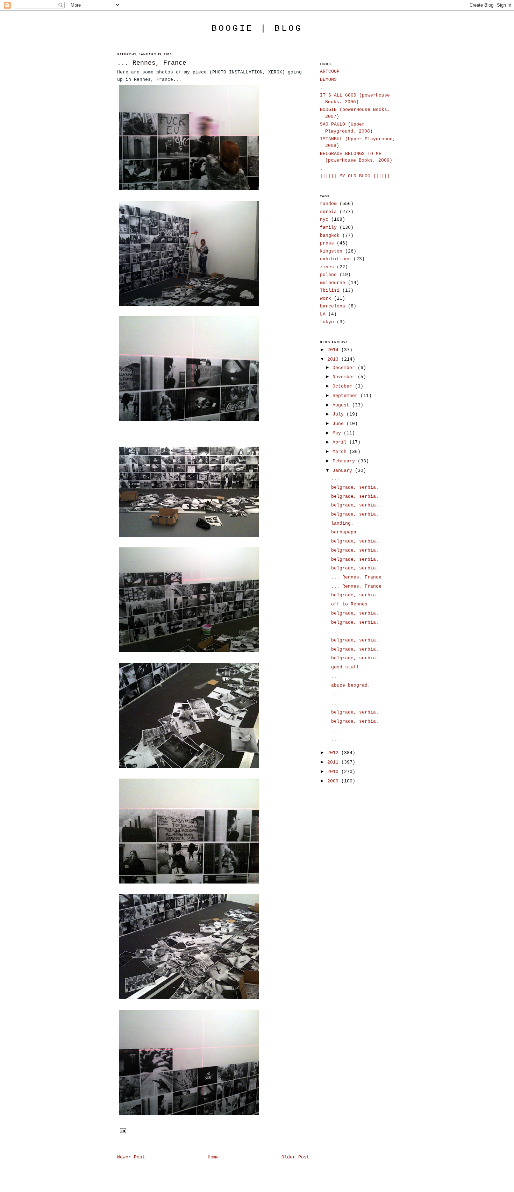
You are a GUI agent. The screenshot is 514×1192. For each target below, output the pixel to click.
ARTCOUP (330, 71)
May (338, 433)
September (346, 395)
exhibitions (335, 259)
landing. (342, 523)
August (342, 405)
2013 (334, 359)
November (345, 376)
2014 (334, 350)
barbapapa (343, 532)
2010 (334, 771)
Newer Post (131, 1157)
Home (213, 1157)
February (345, 461)
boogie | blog (257, 28)
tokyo (327, 322)
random (328, 203)
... (335, 478)
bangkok (330, 235)
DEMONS (328, 79)
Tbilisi (330, 290)
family (328, 227)
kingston (331, 251)
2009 (334, 781)
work (325, 298)
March (341, 451)
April (341, 442)
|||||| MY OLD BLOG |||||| (355, 176)
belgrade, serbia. (355, 487)
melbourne (332, 282)
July (340, 414)
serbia (328, 211)
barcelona (332, 306)
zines (327, 267)
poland (328, 274)
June (340, 423)
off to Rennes (349, 604)
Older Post (295, 1157)
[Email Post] (122, 1130)
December (345, 367)
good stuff (345, 667)
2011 (334, 762)
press (327, 243)
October (344, 386)
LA (323, 314)
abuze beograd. (350, 685)
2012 (334, 752)
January (344, 470)
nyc (324, 219)
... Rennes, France (151, 62)
